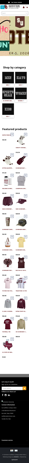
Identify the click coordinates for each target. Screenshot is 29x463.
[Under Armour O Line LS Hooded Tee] (7, 302)
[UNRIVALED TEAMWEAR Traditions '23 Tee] (21, 282)
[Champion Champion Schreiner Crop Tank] (21, 180)
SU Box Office (16, 2)
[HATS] (21, 77)
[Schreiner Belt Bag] (21, 159)
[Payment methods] (14, 450)
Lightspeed (14, 459)
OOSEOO (16, 457)
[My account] (24, 7)
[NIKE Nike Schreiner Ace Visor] (21, 200)
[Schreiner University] (12, 7)
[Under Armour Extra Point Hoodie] (21, 302)
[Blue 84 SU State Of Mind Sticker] (7, 343)
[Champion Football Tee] (7, 323)
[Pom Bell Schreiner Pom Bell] (7, 262)
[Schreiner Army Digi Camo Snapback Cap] (21, 221)
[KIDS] (8, 109)
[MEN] (8, 77)
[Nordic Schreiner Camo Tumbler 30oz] (7, 221)
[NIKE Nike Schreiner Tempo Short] (7, 200)
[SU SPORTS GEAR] (8, 93)
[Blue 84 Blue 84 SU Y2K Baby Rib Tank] (21, 262)
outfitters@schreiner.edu (8, 416)
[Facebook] (3, 395)
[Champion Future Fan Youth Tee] (7, 282)
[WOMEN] (21, 93)
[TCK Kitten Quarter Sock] (7, 159)
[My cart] (27, 7)
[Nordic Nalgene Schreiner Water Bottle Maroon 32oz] (7, 180)
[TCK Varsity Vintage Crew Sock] (21, 139)
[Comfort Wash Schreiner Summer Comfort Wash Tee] (21, 241)
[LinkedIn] (9, 395)
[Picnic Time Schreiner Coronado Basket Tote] (7, 241)
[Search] (27, 13)
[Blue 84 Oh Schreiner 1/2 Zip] (21, 323)
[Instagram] (6, 395)
